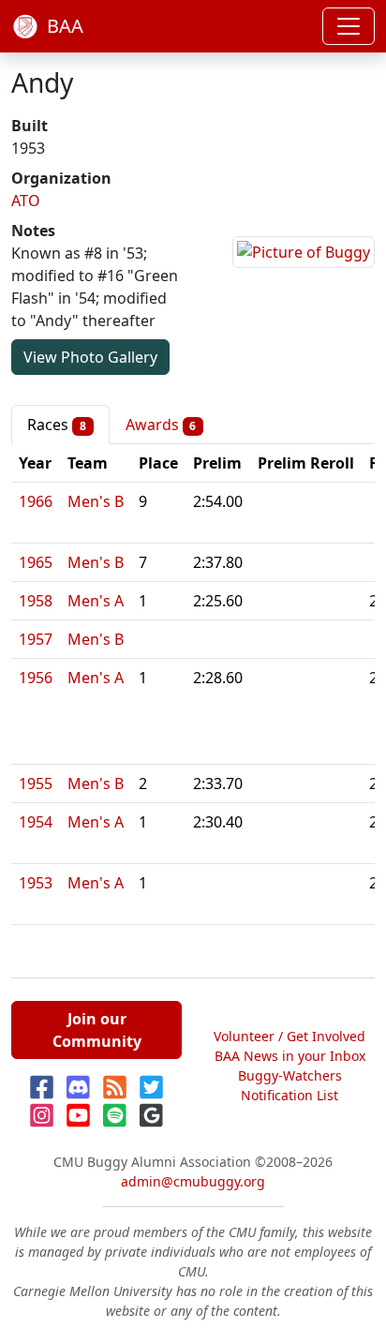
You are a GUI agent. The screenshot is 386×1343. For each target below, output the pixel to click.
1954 (35, 822)
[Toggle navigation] (348, 26)
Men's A (95, 600)
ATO (25, 200)
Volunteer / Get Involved (289, 1036)
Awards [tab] (161, 424)
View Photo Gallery (90, 357)
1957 (35, 639)
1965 (35, 562)
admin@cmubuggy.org (193, 1181)
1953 (35, 883)
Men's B (95, 501)
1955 (35, 783)
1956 (35, 677)
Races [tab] (56, 424)
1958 (35, 600)
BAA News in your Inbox (290, 1056)
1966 (35, 501)
